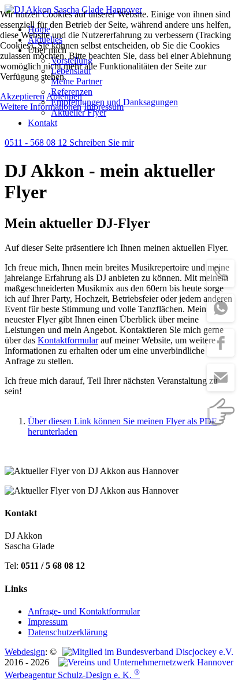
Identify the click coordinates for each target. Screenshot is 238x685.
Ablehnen (64, 96)
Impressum (104, 107)
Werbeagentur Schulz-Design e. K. (72, 675)
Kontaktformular (68, 340)
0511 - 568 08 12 (37, 142)
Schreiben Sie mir (101, 142)
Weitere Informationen (40, 107)
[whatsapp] (221, 308)
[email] (221, 377)
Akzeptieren (22, 96)
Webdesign (25, 652)
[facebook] (221, 343)
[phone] (221, 273)
